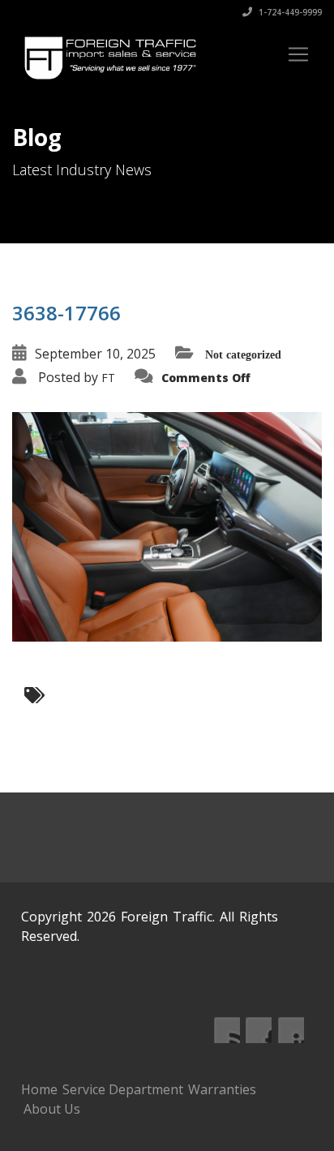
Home (39, 1089)
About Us (52, 1109)
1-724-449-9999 (289, 12)
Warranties (222, 1089)
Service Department (122, 1089)
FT (108, 377)
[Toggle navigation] (298, 54)
